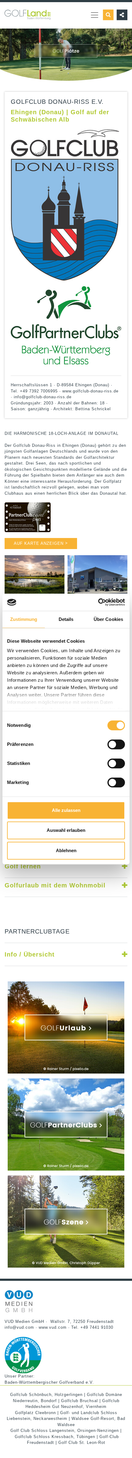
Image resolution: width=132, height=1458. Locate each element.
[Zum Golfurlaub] (66, 1027)
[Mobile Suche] (108, 15)
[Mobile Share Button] (120, 15)
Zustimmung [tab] (23, 619)
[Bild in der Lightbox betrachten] (34, 576)
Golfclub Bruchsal (79, 1400)
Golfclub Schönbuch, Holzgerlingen (46, 1394)
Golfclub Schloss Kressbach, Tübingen (55, 1436)
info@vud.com (19, 1327)
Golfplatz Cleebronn (35, 1412)
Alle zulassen (66, 810)
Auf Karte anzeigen (41, 543)
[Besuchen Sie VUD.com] (19, 1301)
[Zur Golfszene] (66, 1221)
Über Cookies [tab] (108, 619)
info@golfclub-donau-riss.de (43, 397)
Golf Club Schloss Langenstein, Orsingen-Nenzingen (64, 1430)
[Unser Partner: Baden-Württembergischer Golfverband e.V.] (23, 1354)
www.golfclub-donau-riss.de (90, 391)
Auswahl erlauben (66, 830)
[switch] (116, 744)
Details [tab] (66, 619)
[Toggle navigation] (94, 15)
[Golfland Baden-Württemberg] (28, 10)
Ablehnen (66, 850)
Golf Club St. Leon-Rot (81, 1442)
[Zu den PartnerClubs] (66, 1124)
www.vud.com (53, 1327)
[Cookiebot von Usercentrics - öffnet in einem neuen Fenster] (98, 602)
